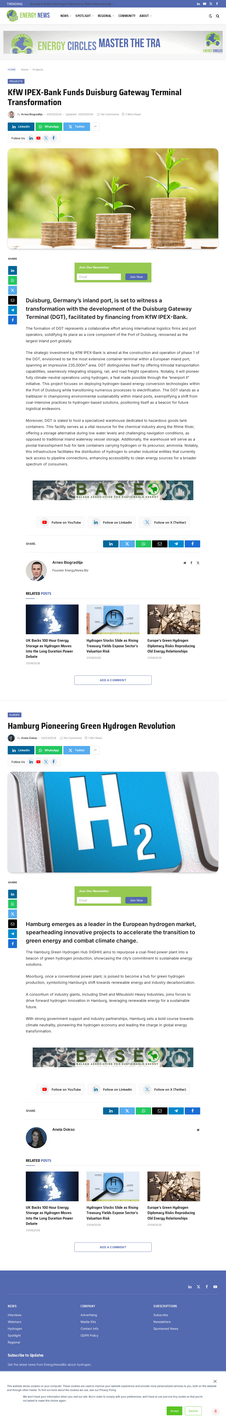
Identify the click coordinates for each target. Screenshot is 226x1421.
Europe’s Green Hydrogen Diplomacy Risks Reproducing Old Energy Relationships (74, 4)
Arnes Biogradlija (32, 114)
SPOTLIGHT (83, 15)
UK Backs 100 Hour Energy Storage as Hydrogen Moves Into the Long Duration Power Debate (49, 648)
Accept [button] (174, 1411)
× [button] (215, 1380)
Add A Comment (113, 680)
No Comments (110, 114)
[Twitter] (12, 290)
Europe (14, 714)
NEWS (64, 15)
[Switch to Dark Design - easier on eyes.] (210, 16)
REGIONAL (104, 15)
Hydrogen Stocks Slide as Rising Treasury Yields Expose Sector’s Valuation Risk (112, 646)
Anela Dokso (29, 738)
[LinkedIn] (12, 270)
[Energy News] (29, 15)
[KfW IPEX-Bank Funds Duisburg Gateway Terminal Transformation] (113, 198)
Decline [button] (193, 1411)
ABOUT (144, 15)
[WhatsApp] (12, 280)
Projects (38, 69)
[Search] (217, 16)
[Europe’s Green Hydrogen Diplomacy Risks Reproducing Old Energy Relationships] (173, 619)
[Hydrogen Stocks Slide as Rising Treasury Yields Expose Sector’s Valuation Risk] (113, 619)
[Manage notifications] (215, 1411)
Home (24, 69)
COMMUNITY (127, 15)
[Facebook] (12, 320)
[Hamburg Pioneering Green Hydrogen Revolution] (113, 822)
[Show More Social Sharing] (95, 127)
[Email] (12, 300)
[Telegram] (12, 310)
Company (88, 1306)
